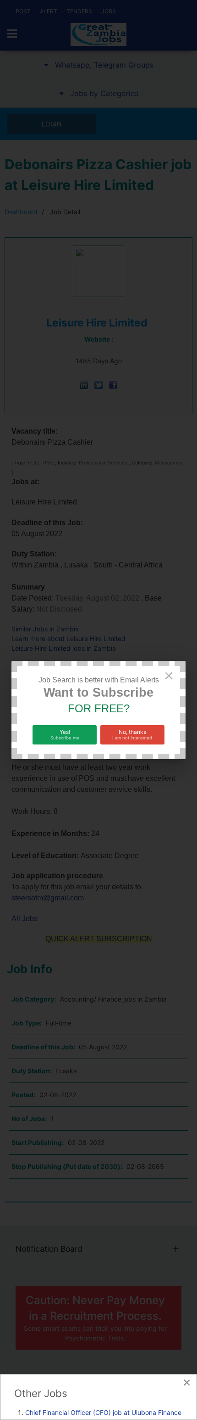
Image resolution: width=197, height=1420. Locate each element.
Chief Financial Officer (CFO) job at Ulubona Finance (103, 1412)
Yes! (64, 734)
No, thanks (132, 734)
